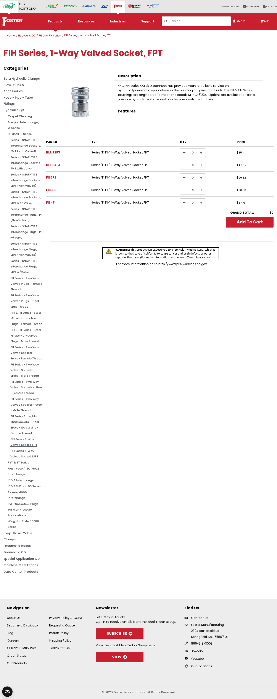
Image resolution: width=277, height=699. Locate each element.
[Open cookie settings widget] (7, 691)
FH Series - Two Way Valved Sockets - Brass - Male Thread (24, 370)
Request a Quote (62, 625)
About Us (13, 618)
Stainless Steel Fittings (20, 565)
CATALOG (271, 6)
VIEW (116, 657)
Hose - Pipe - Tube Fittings (18, 100)
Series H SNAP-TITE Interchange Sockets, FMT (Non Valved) (25, 145)
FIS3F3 (51, 190)
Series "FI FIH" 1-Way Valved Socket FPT (120, 152)
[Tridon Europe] (70, 6)
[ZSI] (104, 6)
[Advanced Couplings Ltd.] (153, 6)
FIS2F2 (51, 177)
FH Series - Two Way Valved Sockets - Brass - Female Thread (26, 353)
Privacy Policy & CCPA (65, 618)
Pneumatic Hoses (17, 546)
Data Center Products (20, 571)
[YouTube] (187, 658)
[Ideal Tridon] (52, 6)
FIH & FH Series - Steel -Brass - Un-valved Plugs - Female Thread (26, 318)
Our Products (17, 663)
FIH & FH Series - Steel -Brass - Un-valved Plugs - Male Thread (25, 335)
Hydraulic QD (26, 35)
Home (11, 35)
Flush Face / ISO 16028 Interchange (23, 471)
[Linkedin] (187, 651)
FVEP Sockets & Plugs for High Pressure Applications (23, 509)
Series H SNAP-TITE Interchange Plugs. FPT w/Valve (26, 232)
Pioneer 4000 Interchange (17, 495)
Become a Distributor (23, 625)
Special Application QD (21, 559)
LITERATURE (252, 6)
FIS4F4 (51, 202)
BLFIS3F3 (53, 152)
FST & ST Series (18, 462)
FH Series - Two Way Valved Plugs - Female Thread (26, 283)
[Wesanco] (88, 6)
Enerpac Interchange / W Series (24, 125)
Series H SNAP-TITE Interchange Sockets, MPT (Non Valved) (25, 180)
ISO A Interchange (21, 480)
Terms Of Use (59, 648)
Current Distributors (22, 648)
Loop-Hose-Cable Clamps (17, 536)
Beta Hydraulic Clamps (21, 78)
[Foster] (118, 6)
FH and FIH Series (50, 35)
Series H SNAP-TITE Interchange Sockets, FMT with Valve (25, 163)
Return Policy (59, 633)
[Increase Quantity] (201, 153)
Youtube (197, 658)
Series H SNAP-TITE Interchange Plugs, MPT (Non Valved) (23, 249)
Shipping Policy (60, 640)
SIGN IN (240, 20)
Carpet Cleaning (20, 116)
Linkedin (197, 651)
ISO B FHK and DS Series (24, 486)
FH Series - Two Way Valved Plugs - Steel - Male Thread (25, 301)
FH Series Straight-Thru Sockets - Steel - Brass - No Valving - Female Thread (25, 424)
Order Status (16, 655)
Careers (13, 640)
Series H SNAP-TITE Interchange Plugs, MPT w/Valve (23, 266)
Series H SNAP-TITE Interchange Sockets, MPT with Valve (25, 197)
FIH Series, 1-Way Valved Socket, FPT (87, 35)
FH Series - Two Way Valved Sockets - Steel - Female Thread (26, 387)
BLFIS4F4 (53, 165)
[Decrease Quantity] (184, 153)
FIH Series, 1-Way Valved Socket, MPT (24, 454)
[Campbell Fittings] (134, 6)
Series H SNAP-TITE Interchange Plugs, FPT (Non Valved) (26, 214)
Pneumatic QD (14, 552)
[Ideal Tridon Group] (9, 6)
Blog (10, 633)
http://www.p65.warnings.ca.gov (182, 264)
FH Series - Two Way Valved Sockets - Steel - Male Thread (26, 404)
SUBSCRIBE (117, 633)
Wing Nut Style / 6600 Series (23, 524)
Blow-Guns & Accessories (13, 88)
